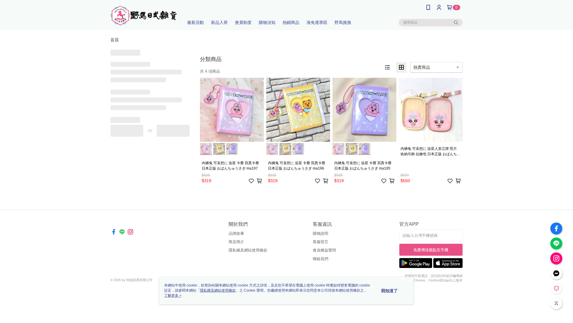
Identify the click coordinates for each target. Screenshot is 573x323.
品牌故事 (236, 233)
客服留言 (320, 242)
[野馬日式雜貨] (143, 15)
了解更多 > (172, 295)
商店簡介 (236, 242)
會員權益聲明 (324, 250)
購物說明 (320, 233)
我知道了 (389, 290)
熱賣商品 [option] (421, 67)
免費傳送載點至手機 (430, 250)
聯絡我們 (320, 259)
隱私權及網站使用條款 (248, 250)
